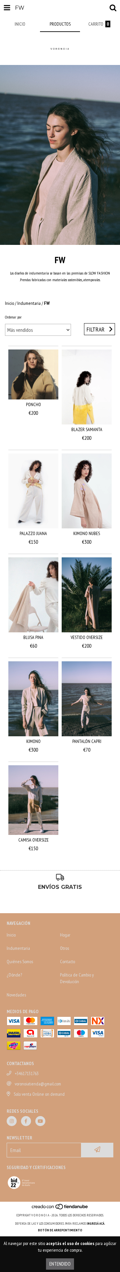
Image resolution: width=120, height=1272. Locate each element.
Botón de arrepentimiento (60, 1230)
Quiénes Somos (20, 961)
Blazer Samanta (86, 429)
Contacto (67, 961)
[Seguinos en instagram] (12, 1121)
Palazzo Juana (33, 533)
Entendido (60, 1264)
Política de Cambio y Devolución (77, 978)
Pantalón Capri (86, 741)
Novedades (16, 995)
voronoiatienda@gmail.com (38, 1084)
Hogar (65, 935)
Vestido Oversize (87, 637)
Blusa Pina (33, 637)
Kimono (33, 741)
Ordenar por (13, 317)
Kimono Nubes (86, 533)
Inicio (9, 303)
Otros (64, 948)
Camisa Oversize (33, 840)
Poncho (33, 404)
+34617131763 (27, 1073)
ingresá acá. (96, 1223)
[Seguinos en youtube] (40, 1121)
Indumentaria (29, 303)
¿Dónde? (14, 975)
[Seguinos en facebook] (26, 1121)
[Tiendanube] (60, 1208)
